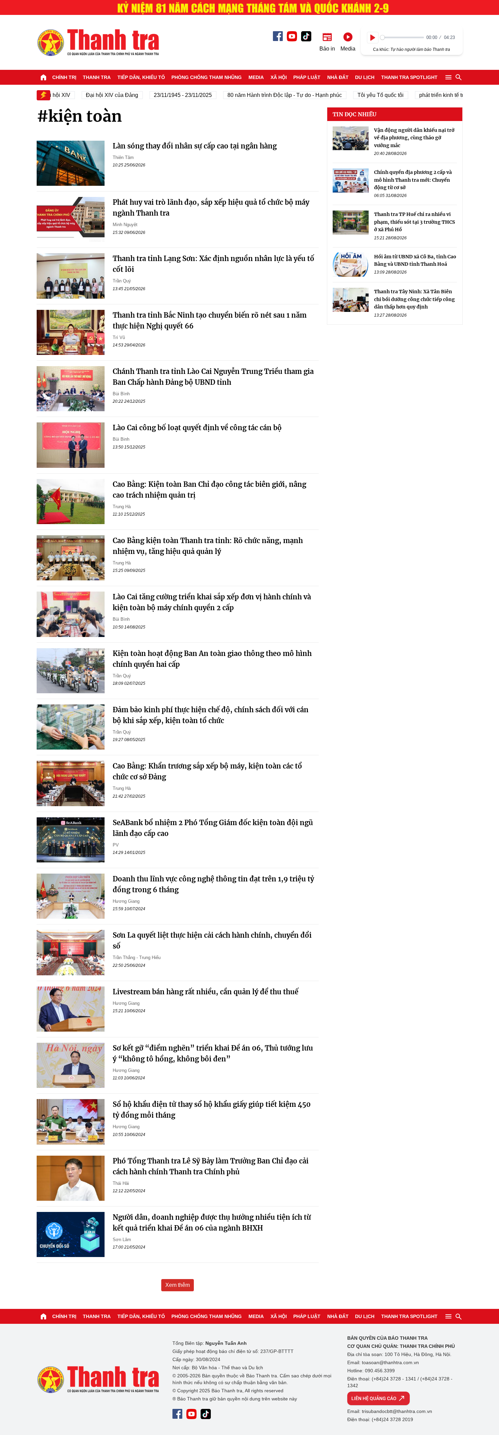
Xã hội (279, 77)
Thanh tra (97, 77)
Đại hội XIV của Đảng (98, 95)
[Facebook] (278, 36)
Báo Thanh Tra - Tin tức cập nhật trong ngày (98, 42)
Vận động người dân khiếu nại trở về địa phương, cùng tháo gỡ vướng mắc (414, 137)
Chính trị (64, 77)
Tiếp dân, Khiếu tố (141, 77)
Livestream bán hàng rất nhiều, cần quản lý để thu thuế (205, 992)
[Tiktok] (306, 36)
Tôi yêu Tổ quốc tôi (367, 95)
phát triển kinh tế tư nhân (435, 95)
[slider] (402, 37)
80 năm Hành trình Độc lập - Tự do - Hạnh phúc (271, 95)
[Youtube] (292, 36)
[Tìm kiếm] (459, 77)
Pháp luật (306, 77)
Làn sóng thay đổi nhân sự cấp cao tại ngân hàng (195, 146)
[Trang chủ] (43, 77)
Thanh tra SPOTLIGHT (409, 77)
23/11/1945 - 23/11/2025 (169, 95)
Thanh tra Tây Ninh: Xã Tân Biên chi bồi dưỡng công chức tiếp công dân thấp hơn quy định (414, 299)
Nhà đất (338, 77)
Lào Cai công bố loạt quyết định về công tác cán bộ (197, 427)
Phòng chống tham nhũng (206, 77)
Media (256, 77)
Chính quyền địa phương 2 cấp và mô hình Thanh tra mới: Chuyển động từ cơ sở (413, 180)
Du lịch (364, 77)
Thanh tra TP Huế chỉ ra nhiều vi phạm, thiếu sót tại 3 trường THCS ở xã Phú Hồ (414, 222)
